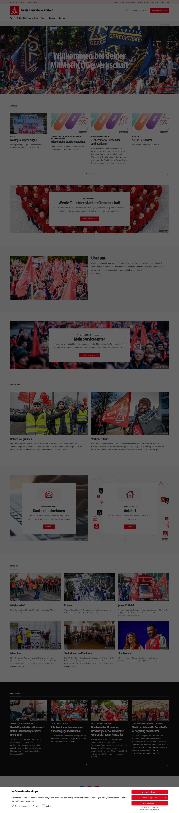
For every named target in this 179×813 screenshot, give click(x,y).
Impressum (156, 809)
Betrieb (52, 17)
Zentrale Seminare (31, 2)
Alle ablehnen (148, 803)
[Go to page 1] (86, 173)
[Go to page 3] (92, 173)
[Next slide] (167, 173)
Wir (11, 17)
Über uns (95, 273)
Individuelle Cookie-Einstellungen (150, 807)
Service (62, 17)
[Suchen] (127, 10)
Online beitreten (89, 218)
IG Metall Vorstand (143, 2)
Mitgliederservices (89, 355)
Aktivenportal (20, 2)
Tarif (43, 17)
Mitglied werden (158, 10)
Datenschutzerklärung (146, 809)
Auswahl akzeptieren (149, 797)
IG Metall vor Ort (131, 2)
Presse (12, 2)
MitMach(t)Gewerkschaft (27, 17)
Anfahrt (122, 2)
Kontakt (115, 2)
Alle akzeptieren (148, 792)
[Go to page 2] (89, 173)
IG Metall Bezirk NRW (157, 2)
